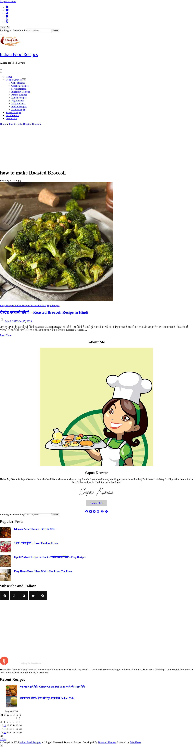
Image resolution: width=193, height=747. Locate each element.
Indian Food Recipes (19, 54)
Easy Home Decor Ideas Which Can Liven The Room (43, 571)
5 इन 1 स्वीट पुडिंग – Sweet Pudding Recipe (36, 543)
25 (5, 732)
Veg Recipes (17, 100)
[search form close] (1, 34)
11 (5, 725)
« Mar (3, 739)
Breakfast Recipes (20, 91)
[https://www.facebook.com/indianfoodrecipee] (4, 595)
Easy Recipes (18, 103)
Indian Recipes (19, 106)
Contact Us (11, 118)
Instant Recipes (38, 305)
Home (9, 76)
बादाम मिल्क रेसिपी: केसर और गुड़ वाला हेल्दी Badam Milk (47, 698)
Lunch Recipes (19, 97)
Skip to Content (8, 1)
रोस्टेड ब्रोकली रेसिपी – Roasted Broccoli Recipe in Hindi (44, 312)
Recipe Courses (14, 79)
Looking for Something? (12, 30)
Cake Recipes (18, 82)
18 (5, 729)
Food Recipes (18, 109)
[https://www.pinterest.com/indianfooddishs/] (42, 595)
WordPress (135, 742)
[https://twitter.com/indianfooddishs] (23, 595)
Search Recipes (13, 112)
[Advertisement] (96, 146)
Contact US (96, 503)
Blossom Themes (107, 742)
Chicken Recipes (20, 85)
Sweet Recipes (18, 88)
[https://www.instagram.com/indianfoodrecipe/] (14, 595)
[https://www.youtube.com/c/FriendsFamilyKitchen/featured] (33, 595)
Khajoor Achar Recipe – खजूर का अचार (34, 528)
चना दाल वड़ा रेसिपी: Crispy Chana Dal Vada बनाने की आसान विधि (52, 686)
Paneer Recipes (19, 94)
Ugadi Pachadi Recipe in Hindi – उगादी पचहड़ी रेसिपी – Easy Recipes (49, 557)
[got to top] (1, 745)
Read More (5, 335)
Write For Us (12, 115)
